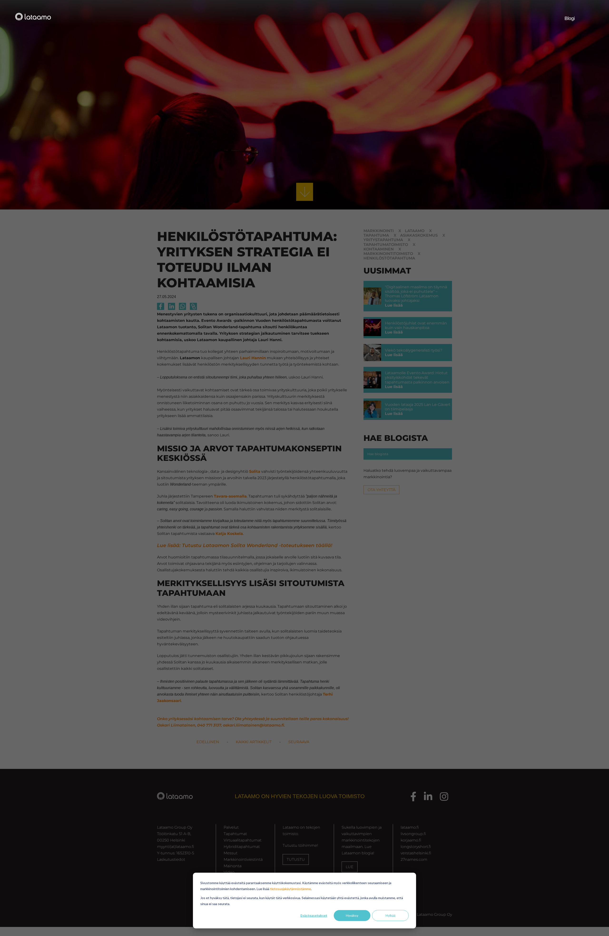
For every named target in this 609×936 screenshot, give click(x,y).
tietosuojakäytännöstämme (290, 889)
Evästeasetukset (313, 915)
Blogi (570, 18)
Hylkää (390, 915)
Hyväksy (352, 915)
